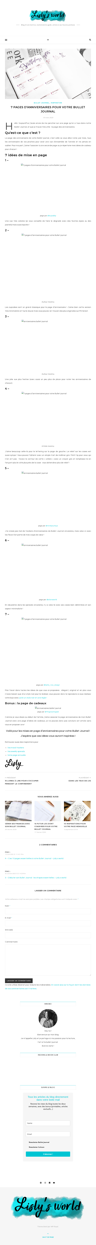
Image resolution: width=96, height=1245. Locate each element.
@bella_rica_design (52, 685)
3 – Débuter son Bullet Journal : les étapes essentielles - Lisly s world (35, 878)
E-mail (8, 918)
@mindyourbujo (52, 526)
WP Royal (54, 1227)
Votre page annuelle (17, 755)
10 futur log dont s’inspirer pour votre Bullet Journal (46, 826)
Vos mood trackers (16, 748)
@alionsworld (52, 600)
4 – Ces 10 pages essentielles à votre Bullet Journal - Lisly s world (34, 858)
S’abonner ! (48, 1154)
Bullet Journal (42, 103)
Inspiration (56, 103)
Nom (7, 906)
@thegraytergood (52, 712)
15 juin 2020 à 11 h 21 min (14, 854)
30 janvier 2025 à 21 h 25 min (15, 873)
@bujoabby (52, 216)
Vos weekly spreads (16, 751)
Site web (9, 930)
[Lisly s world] (48, 15)
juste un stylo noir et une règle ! (33, 698)
